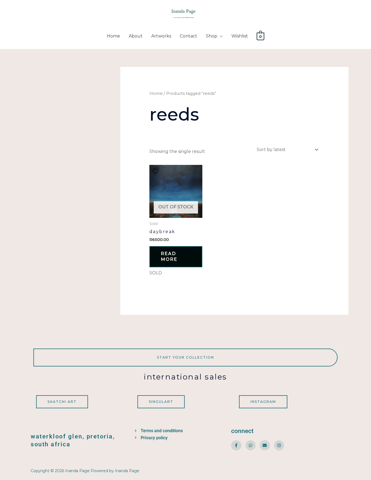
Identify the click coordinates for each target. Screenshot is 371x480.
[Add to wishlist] (156, 171)
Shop (211, 36)
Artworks (161, 36)
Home (113, 36)
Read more (169, 256)
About (136, 36)
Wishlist (239, 36)
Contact (188, 36)
